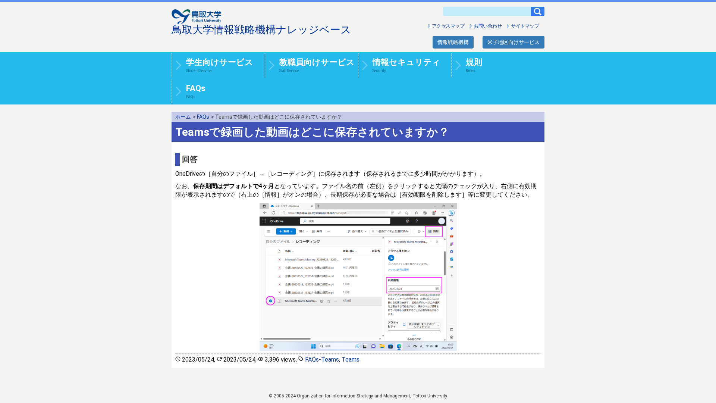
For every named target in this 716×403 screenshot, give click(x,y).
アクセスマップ (448, 26)
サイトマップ (525, 26)
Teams (350, 359)
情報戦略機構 (453, 42)
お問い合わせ (488, 26)
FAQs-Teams (322, 359)
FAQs (203, 117)
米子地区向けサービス (513, 42)
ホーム (183, 117)
